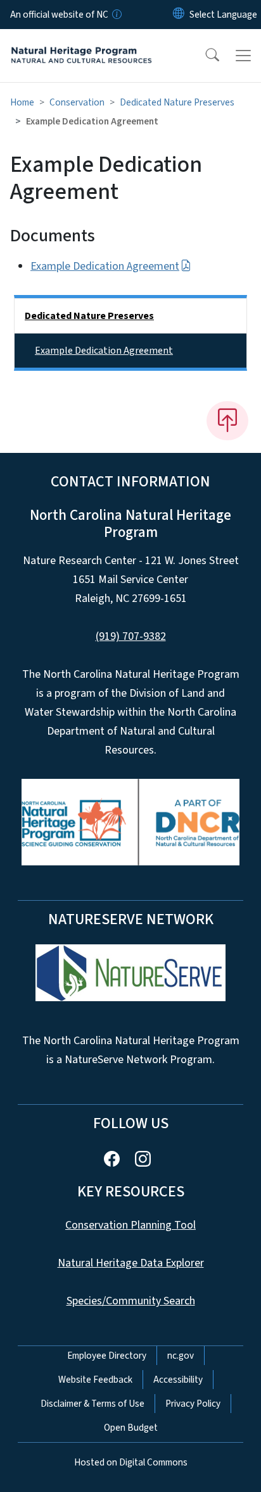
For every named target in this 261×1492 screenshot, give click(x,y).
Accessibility (178, 1380)
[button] (204, 55)
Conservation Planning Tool (130, 1225)
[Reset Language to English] (178, 14)
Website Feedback (95, 1380)
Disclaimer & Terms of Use (92, 1404)
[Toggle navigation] (243, 55)
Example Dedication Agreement (104, 266)
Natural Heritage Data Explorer (131, 1263)
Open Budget (131, 1428)
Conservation (77, 102)
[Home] (81, 44)
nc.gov (180, 1356)
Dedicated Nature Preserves (177, 102)
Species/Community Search (131, 1301)
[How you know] (116, 14)
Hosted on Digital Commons (131, 1462)
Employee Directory (106, 1356)
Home (22, 102)
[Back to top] (227, 420)
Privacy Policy (192, 1404)
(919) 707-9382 (131, 636)
